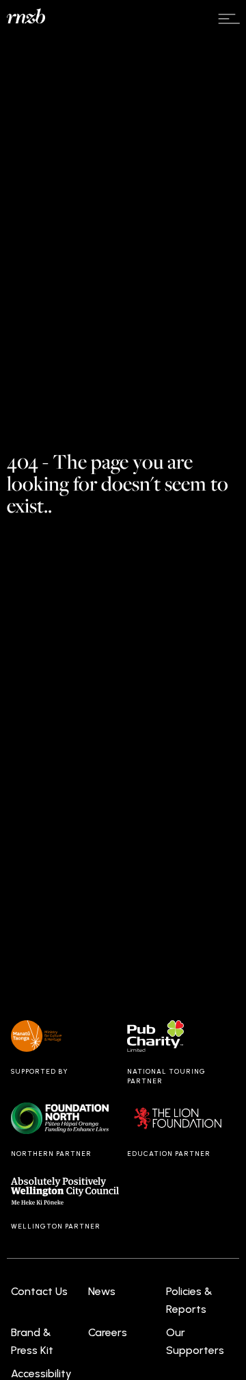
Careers (107, 1332)
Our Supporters (195, 1341)
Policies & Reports (189, 1300)
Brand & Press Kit (32, 1341)
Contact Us (39, 1291)
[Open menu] (229, 19)
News (101, 1291)
